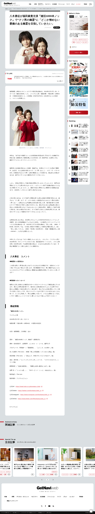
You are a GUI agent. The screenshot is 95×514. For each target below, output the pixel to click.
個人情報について (16, 512)
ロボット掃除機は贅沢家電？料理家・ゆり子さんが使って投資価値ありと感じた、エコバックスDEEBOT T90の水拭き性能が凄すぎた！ (71, 467)
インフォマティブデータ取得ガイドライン (28, 512)
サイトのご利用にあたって (6, 512)
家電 (35, 4)
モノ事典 (85, 16)
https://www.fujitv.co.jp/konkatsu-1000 (28, 386)
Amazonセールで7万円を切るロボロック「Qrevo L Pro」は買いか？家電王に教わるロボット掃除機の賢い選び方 (47, 467)
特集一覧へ (78, 112)
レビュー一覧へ (79, 52)
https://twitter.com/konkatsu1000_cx (29, 390)
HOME (6, 8)
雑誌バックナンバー (12, 500)
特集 (30, 4)
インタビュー (76, 16)
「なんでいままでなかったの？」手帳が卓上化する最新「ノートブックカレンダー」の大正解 (78, 35)
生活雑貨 (54, 4)
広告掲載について (41, 512)
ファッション (61, 4)
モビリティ (48, 4)
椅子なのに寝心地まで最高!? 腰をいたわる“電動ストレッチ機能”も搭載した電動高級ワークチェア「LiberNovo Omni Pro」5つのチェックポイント (24, 467)
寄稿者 (85, 4)
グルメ (73, 4)
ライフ (68, 4)
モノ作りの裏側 (81, 16)
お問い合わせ (49, 512)
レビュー (71, 16)
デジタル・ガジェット (41, 4)
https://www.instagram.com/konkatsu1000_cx (35, 394)
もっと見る (60, 81)
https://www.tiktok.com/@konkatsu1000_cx (32, 398)
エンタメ (78, 4)
